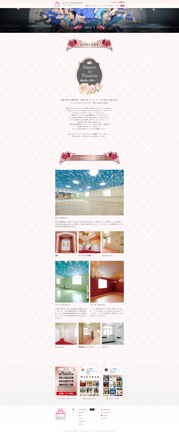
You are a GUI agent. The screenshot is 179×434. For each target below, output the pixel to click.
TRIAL (122, 5)
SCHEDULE (111, 5)
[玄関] (66, 252)
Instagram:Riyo (106, 412)
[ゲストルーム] (66, 344)
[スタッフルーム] (113, 252)
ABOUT (81, 415)
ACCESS (117, 5)
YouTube (104, 415)
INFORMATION (82, 409)
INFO (90, 5)
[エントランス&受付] (89, 252)
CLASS (105, 5)
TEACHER (94, 5)
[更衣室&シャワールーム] (89, 344)
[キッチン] (113, 344)
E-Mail (104, 418)
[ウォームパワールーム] (72, 282)
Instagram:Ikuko (106, 409)
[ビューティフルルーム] (107, 282)
